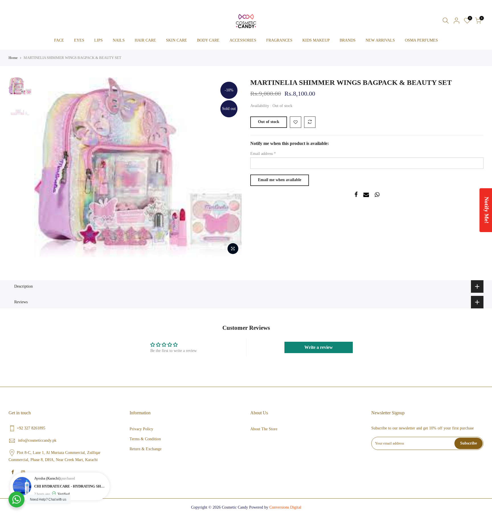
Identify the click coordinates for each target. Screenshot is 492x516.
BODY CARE (208, 40)
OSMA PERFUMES (421, 40)
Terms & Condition (145, 439)
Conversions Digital (285, 507)
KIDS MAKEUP (316, 40)
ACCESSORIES (242, 40)
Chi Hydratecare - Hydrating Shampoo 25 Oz (70, 486)
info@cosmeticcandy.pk (37, 440)
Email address (263, 153)
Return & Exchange (145, 449)
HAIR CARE (145, 40)
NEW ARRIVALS (380, 40)
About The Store (263, 429)
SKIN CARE (176, 40)
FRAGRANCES (279, 40)
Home (13, 58)
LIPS (98, 40)
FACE (59, 40)
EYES (79, 40)
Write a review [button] (318, 347)
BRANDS (348, 40)
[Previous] (44, 167)
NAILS (119, 40)
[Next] (232, 167)
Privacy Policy (141, 429)
